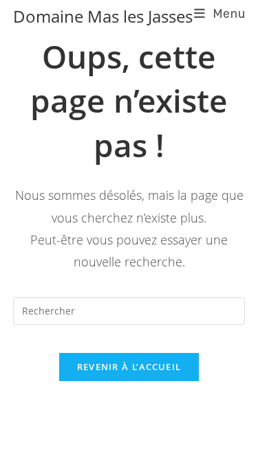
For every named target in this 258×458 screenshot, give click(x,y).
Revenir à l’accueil (129, 366)
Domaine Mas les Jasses (103, 16)
